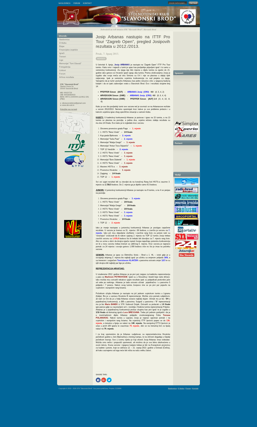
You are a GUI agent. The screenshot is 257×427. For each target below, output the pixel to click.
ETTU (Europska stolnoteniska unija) (75, 160)
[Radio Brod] (186, 192)
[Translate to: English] (154, 3)
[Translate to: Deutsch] (158, 3)
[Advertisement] (128, 406)
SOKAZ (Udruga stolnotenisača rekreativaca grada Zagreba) (75, 207)
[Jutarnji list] (186, 252)
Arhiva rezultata (66, 77)
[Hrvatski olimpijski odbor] (186, 158)
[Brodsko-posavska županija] (186, 101)
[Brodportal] (186, 219)
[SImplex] (186, 125)
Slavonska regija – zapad (75, 196)
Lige (61, 60)
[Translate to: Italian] (165, 3)
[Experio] (186, 131)
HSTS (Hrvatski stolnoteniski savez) (75, 178)
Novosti (101, 59)
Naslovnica (64, 3)
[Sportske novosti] (181, 240)
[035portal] (186, 233)
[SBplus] (186, 212)
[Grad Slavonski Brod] (186, 83)
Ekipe (61, 46)
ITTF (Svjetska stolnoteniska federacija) (75, 143)
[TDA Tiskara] (186, 115)
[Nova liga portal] (77, 229)
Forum (76, 3)
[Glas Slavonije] (186, 256)
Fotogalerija (64, 67)
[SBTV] (186, 186)
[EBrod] (186, 225)
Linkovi (62, 70)
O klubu (62, 43)
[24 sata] (186, 248)
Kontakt (87, 3)
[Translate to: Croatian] (151, 3)
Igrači (61, 53)
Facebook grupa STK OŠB (75, 215)
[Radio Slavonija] (186, 199)
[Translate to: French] (161, 3)
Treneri (62, 56)
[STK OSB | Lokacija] (75, 123)
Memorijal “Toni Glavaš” (70, 63)
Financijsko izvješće (68, 50)
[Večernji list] (192, 240)
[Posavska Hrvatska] (186, 206)
